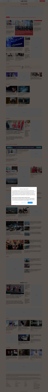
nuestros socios (22, 190)
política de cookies (29, 194)
